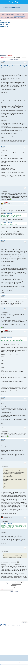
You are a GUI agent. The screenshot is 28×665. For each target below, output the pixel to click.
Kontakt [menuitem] (20, 659)
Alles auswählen (8, 213)
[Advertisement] (14, 41)
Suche (23, 57)
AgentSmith (3, 146)
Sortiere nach (9, 583)
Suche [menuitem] (26, 11)
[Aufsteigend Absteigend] (14, 585)
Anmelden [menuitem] (25, 4)
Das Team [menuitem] (25, 659)
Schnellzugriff (4, 4)
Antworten (3, 57)
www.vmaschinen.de (5, 183)
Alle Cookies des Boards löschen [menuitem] (21, 657)
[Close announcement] (26, 14)
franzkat (2, 461)
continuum (6, 202)
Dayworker (8, 55)
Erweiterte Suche (25, 57)
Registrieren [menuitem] (19, 4)
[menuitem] (9, 657)
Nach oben (26, 144)
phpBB (10, 662)
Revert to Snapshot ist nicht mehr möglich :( (5, 23)
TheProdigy (3, 61)
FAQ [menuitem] (10, 4)
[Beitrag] (1, 69)
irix (11, 55)
